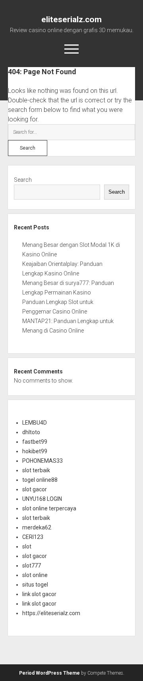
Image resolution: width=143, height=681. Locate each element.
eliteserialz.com (71, 19)
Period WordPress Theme (49, 673)
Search (23, 180)
